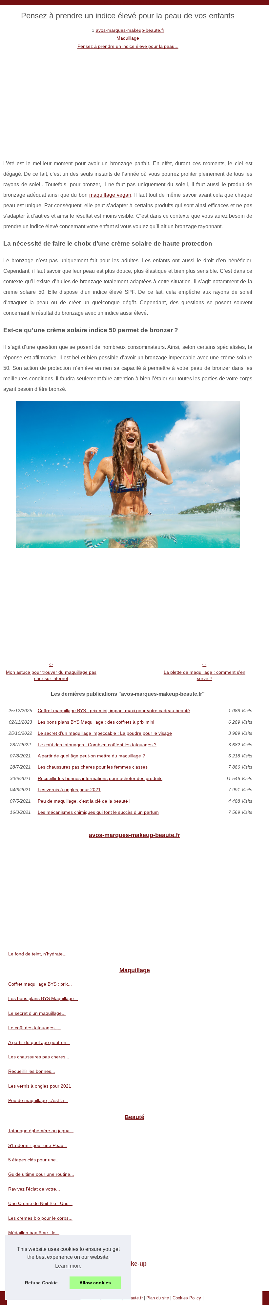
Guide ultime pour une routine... (41, 1174)
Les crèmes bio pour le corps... (40, 1218)
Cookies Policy (187, 1297)
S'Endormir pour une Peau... (37, 1145)
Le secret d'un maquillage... (37, 1013)
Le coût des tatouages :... (34, 1027)
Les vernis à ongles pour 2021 (69, 789)
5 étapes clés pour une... (34, 1159)
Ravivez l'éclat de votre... (34, 1189)
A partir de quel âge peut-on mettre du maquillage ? (91, 755)
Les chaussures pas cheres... (38, 1056)
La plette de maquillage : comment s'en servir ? (204, 675)
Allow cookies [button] (95, 1282)
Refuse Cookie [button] (41, 1282)
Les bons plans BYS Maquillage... (43, 998)
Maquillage (127, 38)
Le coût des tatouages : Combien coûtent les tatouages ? (97, 744)
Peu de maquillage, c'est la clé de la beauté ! (84, 801)
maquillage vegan (110, 195)
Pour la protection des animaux (40, 1277)
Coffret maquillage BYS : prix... (40, 984)
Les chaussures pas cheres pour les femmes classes (93, 767)
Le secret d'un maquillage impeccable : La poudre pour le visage (105, 733)
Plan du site (157, 1297)
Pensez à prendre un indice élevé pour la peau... (127, 46)
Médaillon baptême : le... (33, 1232)
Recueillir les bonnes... (31, 1071)
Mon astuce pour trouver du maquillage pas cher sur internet (51, 675)
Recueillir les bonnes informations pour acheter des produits (100, 778)
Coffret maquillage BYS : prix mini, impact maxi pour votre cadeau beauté (114, 710)
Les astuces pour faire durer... (39, 1247)
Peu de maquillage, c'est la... (38, 1100)
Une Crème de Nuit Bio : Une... (40, 1203)
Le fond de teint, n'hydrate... (37, 953)
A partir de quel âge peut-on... (39, 1042)
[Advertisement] (128, 99)
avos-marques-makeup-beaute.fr (130, 30)
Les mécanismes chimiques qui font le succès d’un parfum (98, 812)
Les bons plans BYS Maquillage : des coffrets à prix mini (96, 722)
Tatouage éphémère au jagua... (40, 1130)
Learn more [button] (68, 1266)
